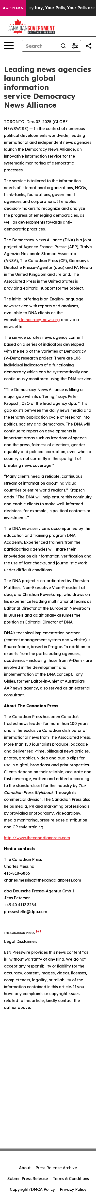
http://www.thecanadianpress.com (37, 837)
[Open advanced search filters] (75, 45)
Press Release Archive (56, 1167)
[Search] (63, 45)
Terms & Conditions (71, 1178)
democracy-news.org (39, 319)
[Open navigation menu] (9, 46)
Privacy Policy (73, 1189)
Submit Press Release (27, 1178)
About (25, 1167)
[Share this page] (88, 46)
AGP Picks (13, 8)
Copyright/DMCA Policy (32, 1189)
